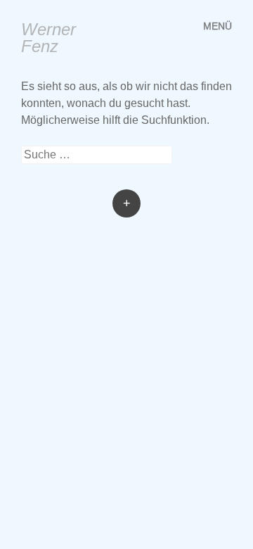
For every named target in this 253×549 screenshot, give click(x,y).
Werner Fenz (48, 38)
